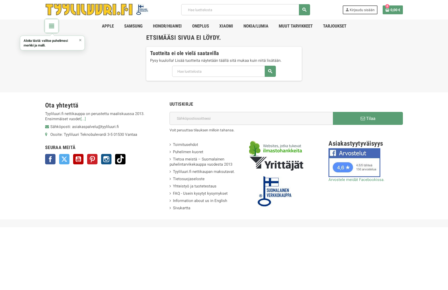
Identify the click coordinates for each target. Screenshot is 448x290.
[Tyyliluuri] (97, 9)
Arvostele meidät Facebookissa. (356, 179)
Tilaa (370, 118)
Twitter (64, 159)
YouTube (78, 159)
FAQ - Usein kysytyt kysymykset (200, 193)
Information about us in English (200, 200)
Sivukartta (181, 208)
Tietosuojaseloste (189, 179)
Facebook (50, 159)
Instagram (106, 159)
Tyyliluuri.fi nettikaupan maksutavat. (204, 171)
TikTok (120, 159)
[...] (83, 119)
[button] (52, 43)
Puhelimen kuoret (188, 152)
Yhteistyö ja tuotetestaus (194, 186)
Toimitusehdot (185, 144)
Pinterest (92, 159)
